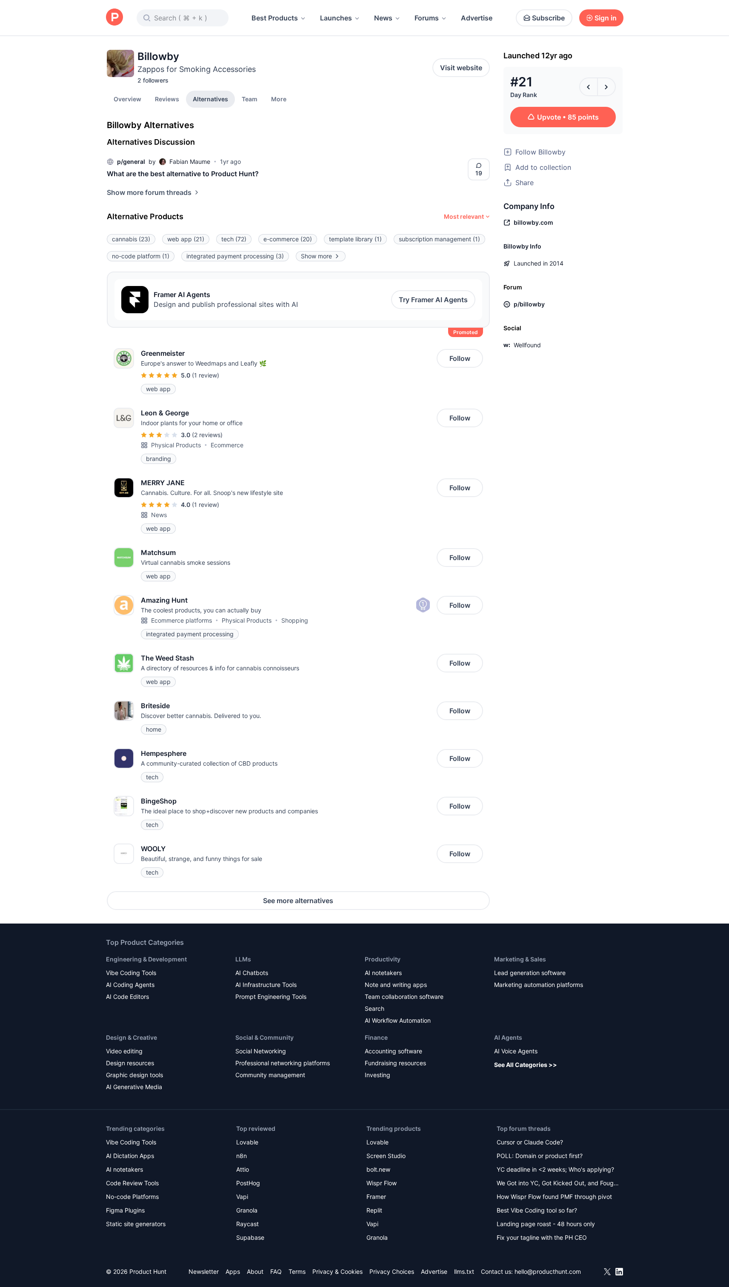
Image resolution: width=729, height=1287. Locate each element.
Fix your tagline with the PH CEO (542, 1237)
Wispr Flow (381, 1183)
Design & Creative (131, 1037)
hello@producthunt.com (548, 1271)
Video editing (124, 1051)
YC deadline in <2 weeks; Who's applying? (555, 1169)
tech (233, 239)
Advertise (476, 18)
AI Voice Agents (515, 1051)
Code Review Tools (132, 1183)
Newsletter (204, 1271)
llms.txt (464, 1271)
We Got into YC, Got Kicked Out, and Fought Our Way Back (558, 1183)
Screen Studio (386, 1155)
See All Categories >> (525, 1064)
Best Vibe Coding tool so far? (537, 1210)
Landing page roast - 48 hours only (546, 1223)
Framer (376, 1196)
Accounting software (393, 1051)
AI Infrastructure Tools (266, 984)
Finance (376, 1037)
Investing (377, 1074)
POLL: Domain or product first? (540, 1155)
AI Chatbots (251, 972)
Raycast (247, 1223)
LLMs (243, 959)
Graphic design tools (134, 1074)
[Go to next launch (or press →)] (606, 86)
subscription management (439, 239)
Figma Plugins (125, 1210)
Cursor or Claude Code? (530, 1142)
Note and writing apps (396, 984)
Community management (270, 1074)
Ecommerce (227, 445)
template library (355, 239)
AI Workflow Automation (398, 1020)
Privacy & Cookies (337, 1271)
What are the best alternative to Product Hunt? (183, 173)
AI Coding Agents (130, 984)
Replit (374, 1210)
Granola (246, 1210)
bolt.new (378, 1169)
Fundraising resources (395, 1063)
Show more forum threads (149, 192)
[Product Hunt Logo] (114, 18)
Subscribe (548, 18)
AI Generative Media (134, 1086)
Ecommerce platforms (181, 620)
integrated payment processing (235, 256)
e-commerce (287, 239)
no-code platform (140, 256)
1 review (205, 375)
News (383, 18)
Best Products (275, 18)
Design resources (130, 1063)
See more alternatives (298, 900)
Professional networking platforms (282, 1063)
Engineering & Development (146, 959)
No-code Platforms (132, 1196)
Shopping (294, 620)
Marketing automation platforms (538, 984)
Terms (297, 1271)
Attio (242, 1169)
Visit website (461, 67)
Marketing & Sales (520, 959)
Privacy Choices (391, 1271)
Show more (316, 256)
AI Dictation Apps (130, 1155)
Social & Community (264, 1037)
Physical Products (176, 445)
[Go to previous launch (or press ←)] (588, 86)
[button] (278, 98)
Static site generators (136, 1223)
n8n (241, 1155)
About (255, 1271)
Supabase (250, 1237)
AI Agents (508, 1037)
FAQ (276, 1271)
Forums (427, 18)
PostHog (248, 1183)
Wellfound (527, 345)
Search (374, 1008)
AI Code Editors (127, 996)
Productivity (382, 959)
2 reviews (207, 434)
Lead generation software (530, 972)
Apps (233, 1271)
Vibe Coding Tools (131, 972)
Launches (336, 18)
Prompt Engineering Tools (270, 996)
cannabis (131, 239)
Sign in (606, 18)
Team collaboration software (404, 996)
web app (185, 239)
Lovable (247, 1142)
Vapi (242, 1196)
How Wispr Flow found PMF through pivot (554, 1196)
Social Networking (260, 1051)
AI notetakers (383, 972)
